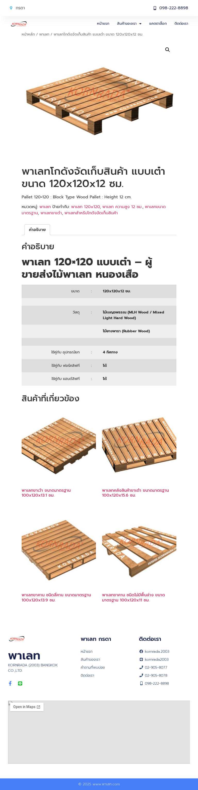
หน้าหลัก (28, 34)
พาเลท (44, 34)
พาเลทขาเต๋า (51, 213)
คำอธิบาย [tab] (37, 230)
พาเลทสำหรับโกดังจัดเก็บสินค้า (91, 213)
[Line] (20, 683)
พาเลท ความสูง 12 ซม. (122, 207)
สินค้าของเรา (127, 23)
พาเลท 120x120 (85, 207)
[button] (167, 49)
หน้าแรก (103, 23)
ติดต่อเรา (181, 23)
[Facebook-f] (10, 683)
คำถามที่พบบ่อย (93, 667)
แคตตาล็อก (158, 23)
